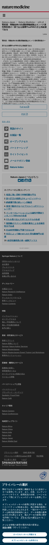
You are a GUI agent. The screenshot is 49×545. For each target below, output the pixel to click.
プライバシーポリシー (30, 517)
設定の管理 (7, 527)
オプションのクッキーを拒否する (25, 540)
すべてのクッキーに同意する (24, 534)
